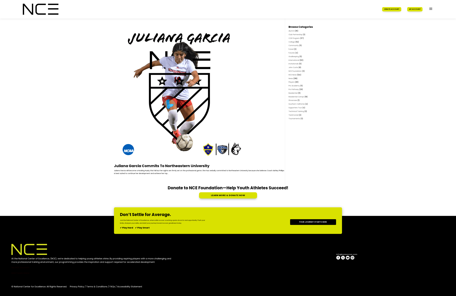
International (294, 60)
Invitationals (294, 64)
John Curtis (293, 67)
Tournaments (294, 118)
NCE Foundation (295, 71)
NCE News (293, 75)
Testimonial (293, 115)
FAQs (112, 286)
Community (294, 45)
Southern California (297, 104)
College (292, 42)
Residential (293, 93)
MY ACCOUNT (415, 9)
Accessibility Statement (129, 286)
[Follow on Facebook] (338, 258)
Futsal (291, 49)
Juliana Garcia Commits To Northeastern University (161, 165)
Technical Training (296, 111)
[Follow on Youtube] (348, 258)
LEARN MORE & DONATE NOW (228, 195)
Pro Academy (294, 86)
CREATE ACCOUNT (391, 9)
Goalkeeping (294, 56)
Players (291, 82)
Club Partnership (295, 34)
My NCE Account (20, 267)
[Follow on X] (343, 258)
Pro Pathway (294, 89)
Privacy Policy (77, 286)
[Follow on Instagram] (352, 258)
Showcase (293, 100)
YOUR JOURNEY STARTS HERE (313, 222)
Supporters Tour (295, 107)
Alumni (291, 31)
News (291, 78)
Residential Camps (296, 97)
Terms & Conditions (96, 286)
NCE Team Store (20, 273)
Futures (292, 53)
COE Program (294, 38)
